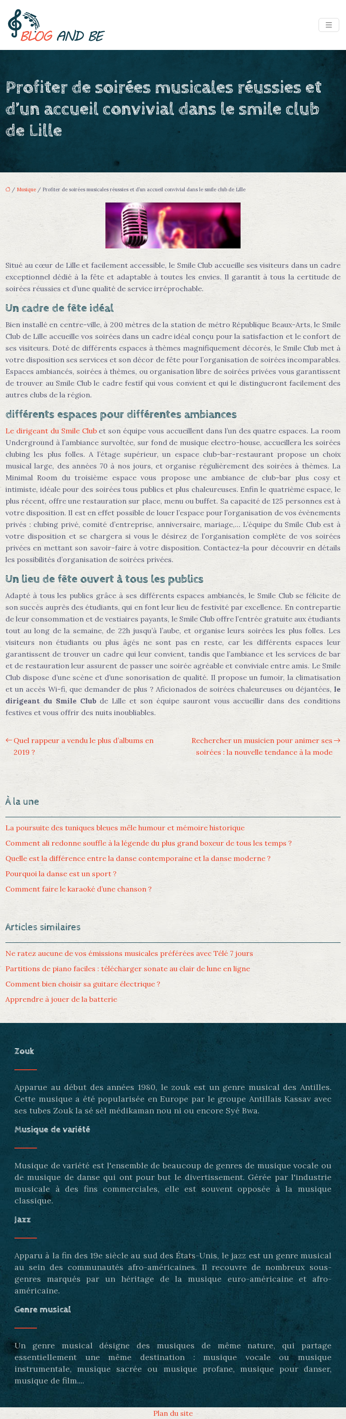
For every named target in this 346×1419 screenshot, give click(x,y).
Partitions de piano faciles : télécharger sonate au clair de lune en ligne (127, 968)
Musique (26, 189)
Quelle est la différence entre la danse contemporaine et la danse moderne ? (138, 858)
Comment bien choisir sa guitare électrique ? (82, 983)
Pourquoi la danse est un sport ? (61, 873)
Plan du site (173, 1413)
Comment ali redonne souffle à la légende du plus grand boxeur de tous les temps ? (148, 842)
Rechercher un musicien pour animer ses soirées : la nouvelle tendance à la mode (261, 746)
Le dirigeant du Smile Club (51, 430)
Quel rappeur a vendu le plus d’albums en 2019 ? (84, 746)
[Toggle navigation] (329, 25)
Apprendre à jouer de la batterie (61, 999)
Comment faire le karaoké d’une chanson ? (78, 888)
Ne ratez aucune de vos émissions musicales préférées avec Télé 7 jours (129, 953)
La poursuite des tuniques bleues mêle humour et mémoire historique (125, 827)
